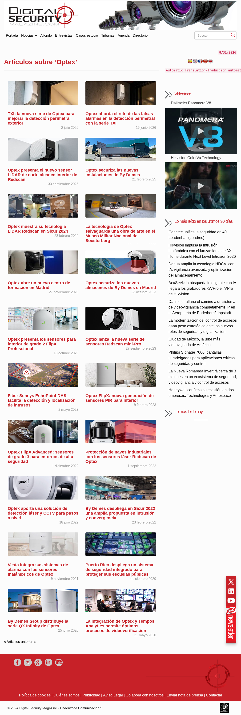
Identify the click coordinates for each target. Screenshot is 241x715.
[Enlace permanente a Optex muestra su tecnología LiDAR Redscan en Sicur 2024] (43, 205)
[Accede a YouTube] (231, 600)
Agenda (123, 35)
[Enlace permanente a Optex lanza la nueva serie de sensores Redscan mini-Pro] (120, 318)
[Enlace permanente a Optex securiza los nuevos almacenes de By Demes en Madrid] (120, 262)
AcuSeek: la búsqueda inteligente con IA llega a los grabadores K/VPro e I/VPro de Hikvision (202, 288)
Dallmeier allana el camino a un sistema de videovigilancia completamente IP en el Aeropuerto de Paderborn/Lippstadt (202, 307)
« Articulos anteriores (20, 642)
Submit (233, 35)
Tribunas (107, 35)
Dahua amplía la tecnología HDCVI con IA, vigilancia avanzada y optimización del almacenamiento (201, 269)
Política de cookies (35, 695)
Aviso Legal (113, 695)
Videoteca (182, 94)
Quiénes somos (66, 695)
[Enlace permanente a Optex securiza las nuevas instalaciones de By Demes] (120, 149)
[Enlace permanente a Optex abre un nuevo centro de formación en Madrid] (43, 262)
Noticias (28, 35)
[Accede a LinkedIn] (231, 591)
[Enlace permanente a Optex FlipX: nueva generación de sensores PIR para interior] (120, 375)
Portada (12, 34)
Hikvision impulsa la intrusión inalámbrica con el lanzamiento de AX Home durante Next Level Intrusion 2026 (202, 250)
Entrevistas (63, 35)
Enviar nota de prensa (184, 695)
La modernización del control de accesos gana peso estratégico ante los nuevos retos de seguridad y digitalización (203, 326)
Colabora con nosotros (145, 695)
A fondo (46, 35)
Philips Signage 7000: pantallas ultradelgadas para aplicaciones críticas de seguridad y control (202, 358)
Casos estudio (87, 35)
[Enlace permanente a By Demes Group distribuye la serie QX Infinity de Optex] (43, 600)
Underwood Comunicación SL (82, 708)
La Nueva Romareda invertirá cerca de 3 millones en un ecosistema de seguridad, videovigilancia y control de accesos (203, 376)
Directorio (140, 35)
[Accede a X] (231, 582)
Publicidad (91, 695)
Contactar (214, 695)
